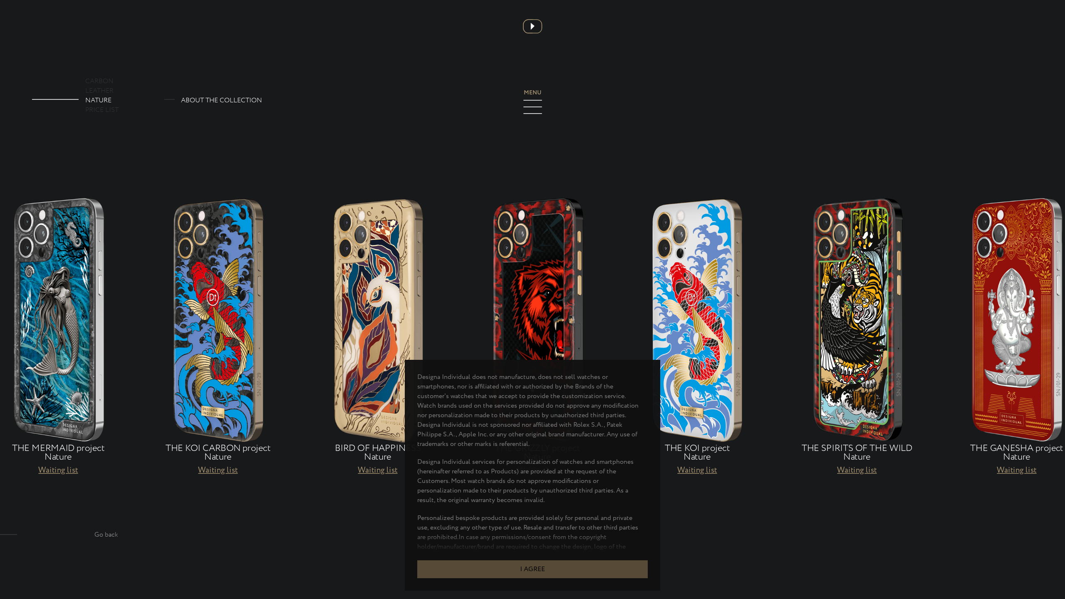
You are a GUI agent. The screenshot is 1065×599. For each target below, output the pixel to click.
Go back (106, 535)
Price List (102, 110)
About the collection (221, 100)
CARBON (99, 81)
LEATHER (99, 91)
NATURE (98, 100)
